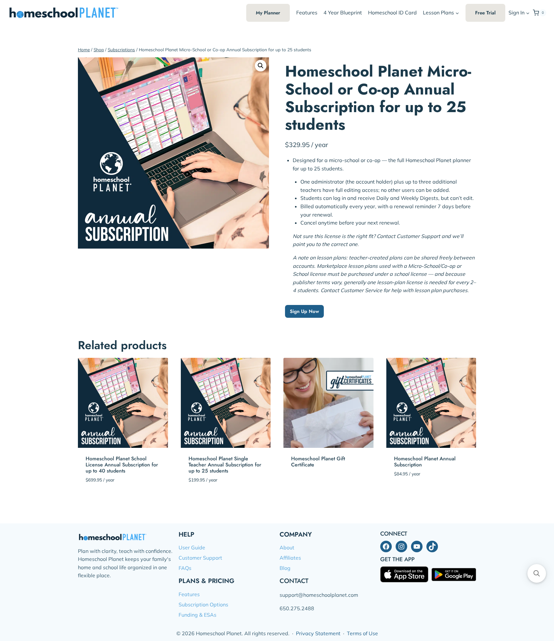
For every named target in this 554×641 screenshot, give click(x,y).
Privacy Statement (318, 633)
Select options (310, 484)
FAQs (185, 568)
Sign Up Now (304, 311)
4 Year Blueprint (342, 12)
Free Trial (485, 12)
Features (306, 12)
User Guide (192, 547)
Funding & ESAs (197, 615)
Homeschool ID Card (392, 12)
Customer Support (200, 558)
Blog (285, 568)
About (287, 547)
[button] (527, 13)
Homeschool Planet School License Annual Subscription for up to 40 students (122, 464)
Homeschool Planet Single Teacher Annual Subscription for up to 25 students (225, 464)
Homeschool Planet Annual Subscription (425, 461)
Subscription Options (203, 604)
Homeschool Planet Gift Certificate (318, 461)
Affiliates (290, 558)
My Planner (268, 12)
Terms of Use (362, 633)
